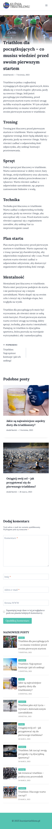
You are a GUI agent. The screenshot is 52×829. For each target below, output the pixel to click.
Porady (6, 37)
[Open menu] (46, 5)
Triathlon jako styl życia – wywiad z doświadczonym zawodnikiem (32, 709)
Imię (7, 576)
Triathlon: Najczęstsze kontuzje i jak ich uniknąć (12, 353)
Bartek (11, 75)
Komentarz (11, 538)
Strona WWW (11, 602)
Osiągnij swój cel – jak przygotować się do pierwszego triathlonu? (21, 482)
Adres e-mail (11, 589)
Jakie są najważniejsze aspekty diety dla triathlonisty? (25, 423)
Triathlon (22, 660)
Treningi (22, 769)
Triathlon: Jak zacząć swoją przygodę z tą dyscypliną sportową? (32, 754)
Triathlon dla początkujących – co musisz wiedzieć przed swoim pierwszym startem (33, 645)
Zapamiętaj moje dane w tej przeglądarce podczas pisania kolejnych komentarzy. (25, 611)
